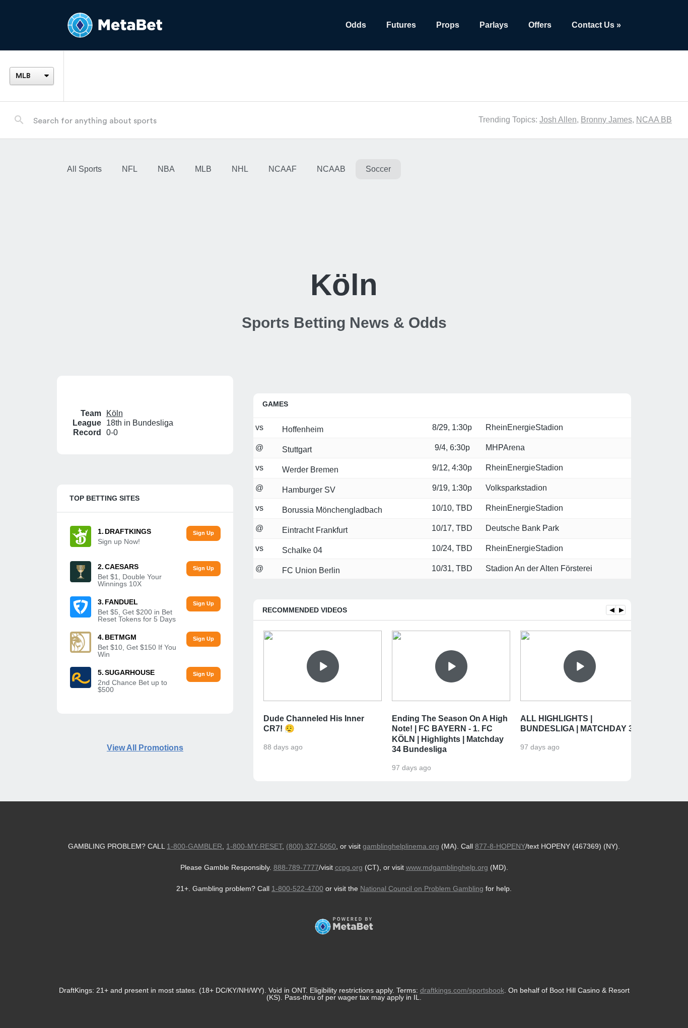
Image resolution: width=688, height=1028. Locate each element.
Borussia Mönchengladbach (331, 510)
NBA (166, 169)
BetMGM (120, 637)
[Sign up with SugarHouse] (203, 674)
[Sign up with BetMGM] (203, 639)
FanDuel (121, 601)
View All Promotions (145, 748)
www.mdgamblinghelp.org (447, 867)
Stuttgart (296, 449)
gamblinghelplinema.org (401, 846)
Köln (114, 413)
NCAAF (282, 169)
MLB (203, 169)
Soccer (378, 169)
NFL (129, 169)
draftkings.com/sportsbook (462, 990)
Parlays (493, 25)
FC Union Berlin (310, 570)
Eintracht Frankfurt (314, 530)
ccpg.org (349, 867)
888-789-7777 (296, 867)
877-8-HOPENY (500, 846)
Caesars (122, 566)
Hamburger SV (307, 490)
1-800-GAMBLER (194, 846)
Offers (540, 25)
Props (447, 25)
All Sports (84, 169)
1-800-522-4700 (297, 888)
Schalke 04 (301, 550)
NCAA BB (654, 119)
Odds (356, 25)
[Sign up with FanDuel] (203, 604)
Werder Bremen (309, 469)
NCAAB (331, 169)
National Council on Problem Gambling (422, 888)
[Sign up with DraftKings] (203, 533)
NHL (240, 169)
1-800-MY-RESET (254, 846)
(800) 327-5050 (311, 846)
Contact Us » (596, 25)
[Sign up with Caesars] (203, 569)
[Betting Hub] (196, 25)
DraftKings (128, 531)
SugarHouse (130, 672)
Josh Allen (558, 119)
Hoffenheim (301, 429)
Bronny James (606, 119)
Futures (401, 25)
